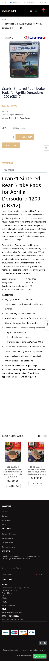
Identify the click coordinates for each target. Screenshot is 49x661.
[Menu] (31, 10)
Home (4, 19)
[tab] (7, 163)
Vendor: (5, 118)
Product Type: (8, 114)
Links (42, 3)
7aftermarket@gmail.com (12, 612)
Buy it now (11, 145)
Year (4, 128)
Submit (39, 574)
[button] (39, 436)
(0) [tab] (9, 169)
